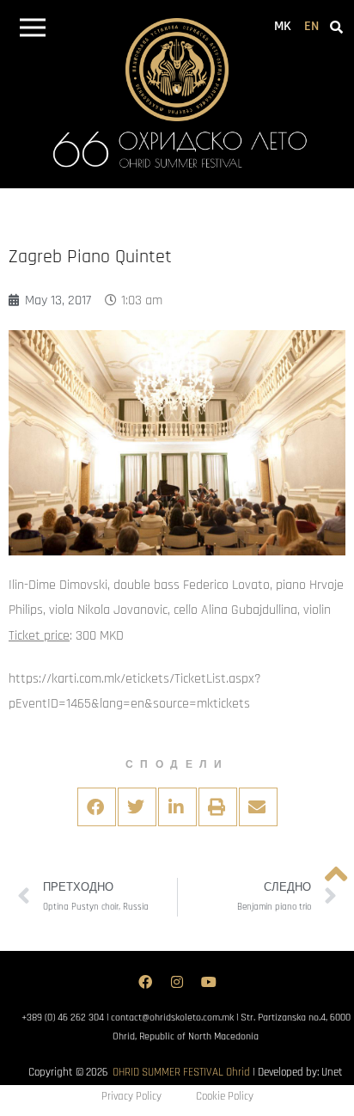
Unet (332, 1072)
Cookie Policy (224, 1096)
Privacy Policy (131, 1096)
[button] (32, 30)
